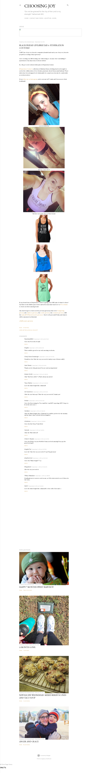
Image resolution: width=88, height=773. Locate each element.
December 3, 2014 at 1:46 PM (37, 430)
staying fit (35, 330)
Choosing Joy (39, 6)
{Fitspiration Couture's (26, 69)
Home (26, 18)
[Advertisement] (44, 533)
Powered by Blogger (45, 755)
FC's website (64, 304)
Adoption (47, 18)
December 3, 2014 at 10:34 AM (36, 400)
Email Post (26, 327)
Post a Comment (27, 590)
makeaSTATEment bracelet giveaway (32, 315)
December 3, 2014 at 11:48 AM (37, 411)
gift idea (25, 330)
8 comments (26, 744)
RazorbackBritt (28, 339)
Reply (26, 344)
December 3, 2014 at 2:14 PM (42, 439)
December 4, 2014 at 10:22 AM (39, 467)
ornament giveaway (58, 313)
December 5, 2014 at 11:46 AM (36, 486)
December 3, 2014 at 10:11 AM (40, 391)
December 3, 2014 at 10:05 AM (40, 383)
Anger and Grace (29, 741)
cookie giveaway (45, 313)
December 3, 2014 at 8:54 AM (36, 348)
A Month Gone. (27, 647)
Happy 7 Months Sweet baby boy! (36, 587)
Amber (26, 400)
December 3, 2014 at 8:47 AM (41, 339)
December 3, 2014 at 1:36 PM (38, 421)
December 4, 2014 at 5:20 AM (40, 458)
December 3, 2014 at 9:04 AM (46, 356)
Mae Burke (48, 758)
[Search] (68, 5)
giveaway (29, 330)
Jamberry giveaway (32, 313)
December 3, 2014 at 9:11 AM (39, 365)
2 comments (26, 701)
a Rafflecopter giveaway (26, 321)
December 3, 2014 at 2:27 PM (39, 449)
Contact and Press (36, 18)
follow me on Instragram (30, 79)
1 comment (26, 650)
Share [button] (20, 327)
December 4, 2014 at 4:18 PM (42, 475)
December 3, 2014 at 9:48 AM (40, 374)
